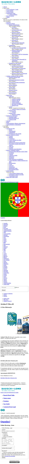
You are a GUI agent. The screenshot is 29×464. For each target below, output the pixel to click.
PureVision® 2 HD (16, 35)
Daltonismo (11, 156)
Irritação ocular (12, 110)
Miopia (10, 129)
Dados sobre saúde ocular (12, 177)
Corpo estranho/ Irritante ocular (16, 173)
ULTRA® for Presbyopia (17, 65)
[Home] (11, 4)
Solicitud (4, 438)
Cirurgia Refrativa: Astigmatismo (13, 124)
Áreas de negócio (10, 16)
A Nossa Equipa (9, 12)
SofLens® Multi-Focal (17, 71)
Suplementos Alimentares (11, 115)
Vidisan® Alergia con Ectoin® (18, 109)
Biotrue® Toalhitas (16, 114)
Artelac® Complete (16, 99)
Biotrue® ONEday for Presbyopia (19, 73)
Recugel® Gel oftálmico (17, 104)
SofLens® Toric (15, 56)
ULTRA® (14, 27)
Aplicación (5, 435)
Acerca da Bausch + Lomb (12, 9)
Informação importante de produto (16, 80)
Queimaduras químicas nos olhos (16, 174)
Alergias (11, 136)
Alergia (10, 106)
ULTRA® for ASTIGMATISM (19, 48)
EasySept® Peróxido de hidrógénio (17, 82)
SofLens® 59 (15, 40)
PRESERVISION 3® (14, 118)
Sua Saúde (6, 404)
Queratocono (12, 167)
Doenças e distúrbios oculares (12, 150)
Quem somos (7, 398)
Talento (8, 17)
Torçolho (11, 147)
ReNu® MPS (12, 87)
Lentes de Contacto (10, 23)
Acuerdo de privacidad (10, 456)
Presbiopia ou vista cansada (15, 63)
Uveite (10, 164)
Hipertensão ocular (13, 168)
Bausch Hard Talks (8, 395)
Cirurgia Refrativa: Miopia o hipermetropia (15, 123)
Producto (5, 433)
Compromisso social (10, 13)
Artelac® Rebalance (16, 103)
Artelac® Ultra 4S (16, 100)
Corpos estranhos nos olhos (15, 140)
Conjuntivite (11, 138)
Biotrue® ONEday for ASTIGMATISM (17, 51)
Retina (7, 122)
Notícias (5, 296)
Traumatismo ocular (13, 176)
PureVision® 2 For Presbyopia (18, 68)
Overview (8, 22)
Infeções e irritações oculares (12, 135)
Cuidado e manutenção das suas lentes (14, 76)
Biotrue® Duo (15, 105)
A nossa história (9, 10)
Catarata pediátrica (13, 14)
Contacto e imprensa (7, 293)
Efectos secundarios (7, 436)
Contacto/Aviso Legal (9, 407)
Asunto (3, 429)
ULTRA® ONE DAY (17, 30)
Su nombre (4, 445)
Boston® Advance (13, 90)
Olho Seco (11, 96)
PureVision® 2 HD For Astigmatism (20, 54)
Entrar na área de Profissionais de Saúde (9, 182)
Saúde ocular (9, 95)
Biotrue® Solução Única (14, 77)
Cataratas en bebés (13, 155)
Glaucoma (11, 165)
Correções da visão (10, 128)
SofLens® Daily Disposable (18, 42)
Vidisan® (14, 112)
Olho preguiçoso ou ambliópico (16, 159)
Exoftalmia (11, 152)
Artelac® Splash (15, 101)
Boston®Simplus (13, 92)
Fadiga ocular (12, 141)
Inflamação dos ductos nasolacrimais (17, 142)
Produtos (6, 401)
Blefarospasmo (12, 163)
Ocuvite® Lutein (13, 117)
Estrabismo (11, 158)
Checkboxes (4, 432)
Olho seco (11, 146)
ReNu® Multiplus (13, 85)
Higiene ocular (12, 113)
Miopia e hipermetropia (14, 24)
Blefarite (11, 137)
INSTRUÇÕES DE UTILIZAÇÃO (9, 378)
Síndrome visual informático (15, 149)
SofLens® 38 (15, 37)
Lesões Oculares (10, 170)
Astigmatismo (12, 45)
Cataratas (8, 120)
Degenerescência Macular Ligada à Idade (18, 151)
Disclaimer (4, 450)
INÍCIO (5, 7)
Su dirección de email (7, 448)
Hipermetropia (12, 131)
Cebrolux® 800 (12, 119)
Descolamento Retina (14, 169)
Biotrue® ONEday (16, 32)
